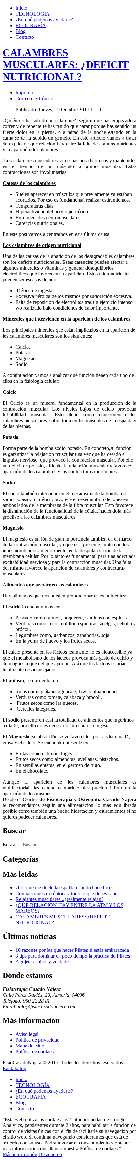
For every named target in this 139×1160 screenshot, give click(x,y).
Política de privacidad (37, 1040)
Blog (21, 31)
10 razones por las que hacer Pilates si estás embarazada (72, 950)
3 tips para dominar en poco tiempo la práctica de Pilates (73, 956)
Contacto (25, 37)
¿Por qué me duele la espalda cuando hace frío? (64, 887)
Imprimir (24, 92)
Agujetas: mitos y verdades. (44, 961)
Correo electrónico (34, 98)
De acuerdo (50, 1154)
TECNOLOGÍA (33, 13)
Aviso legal (27, 1034)
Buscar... (11, 844)
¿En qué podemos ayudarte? (44, 19)
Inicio (21, 8)
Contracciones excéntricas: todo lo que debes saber (67, 893)
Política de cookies (35, 1051)
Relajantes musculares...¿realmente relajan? (59, 899)
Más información (20, 1154)
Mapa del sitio (30, 1045)
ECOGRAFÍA (31, 25)
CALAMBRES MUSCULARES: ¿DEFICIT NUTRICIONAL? (66, 64)
